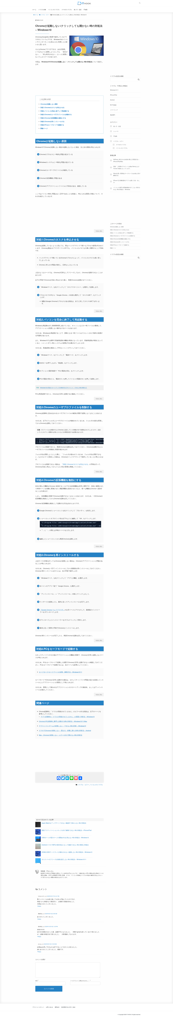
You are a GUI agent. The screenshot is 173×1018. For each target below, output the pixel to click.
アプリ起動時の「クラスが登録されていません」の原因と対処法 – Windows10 (68, 717)
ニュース (115, 131)
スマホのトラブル (67, 9)
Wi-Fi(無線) (113, 105)
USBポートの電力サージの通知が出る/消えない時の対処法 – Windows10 (65, 838)
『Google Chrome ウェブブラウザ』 (52, 610)
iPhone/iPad (113, 95)
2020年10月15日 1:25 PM (51, 926)
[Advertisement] (69, 80)
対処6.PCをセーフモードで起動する (52, 125)
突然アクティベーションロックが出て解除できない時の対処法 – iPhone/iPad (66, 830)
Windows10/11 (114, 90)
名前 (36, 980)
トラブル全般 (42, 9)
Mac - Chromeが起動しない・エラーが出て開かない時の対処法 (60, 735)
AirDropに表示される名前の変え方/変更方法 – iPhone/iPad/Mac (126, 160)
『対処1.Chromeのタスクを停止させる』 (75, 464)
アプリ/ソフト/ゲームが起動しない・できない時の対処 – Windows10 (62, 726)
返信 (40, 906)
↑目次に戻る (98, 231)
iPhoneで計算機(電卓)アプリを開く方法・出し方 (126, 181)
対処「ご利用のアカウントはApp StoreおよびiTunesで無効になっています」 (126, 167)
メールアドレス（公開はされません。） (80, 980)
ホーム (34, 9)
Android (112, 100)
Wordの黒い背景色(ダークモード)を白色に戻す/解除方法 (126, 174)
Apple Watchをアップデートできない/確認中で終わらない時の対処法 (64, 823)
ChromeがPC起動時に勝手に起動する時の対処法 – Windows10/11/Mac (63, 721)
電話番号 (112, 115)
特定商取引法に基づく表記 (68, 1007)
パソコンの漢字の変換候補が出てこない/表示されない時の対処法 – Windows (126, 188)
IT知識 (85, 9)
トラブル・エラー (83, 785)
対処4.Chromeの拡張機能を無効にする (53, 118)
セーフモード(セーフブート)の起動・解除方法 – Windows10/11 (60, 672)
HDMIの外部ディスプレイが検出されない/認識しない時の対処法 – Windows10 (67, 852)
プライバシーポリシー (38, 1007)
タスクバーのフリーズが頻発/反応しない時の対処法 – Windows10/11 (64, 859)
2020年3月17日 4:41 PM (53, 896)
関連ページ (44, 128)
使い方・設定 (77, 9)
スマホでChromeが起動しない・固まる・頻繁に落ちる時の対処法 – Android (65, 730)
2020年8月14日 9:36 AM (51, 913)
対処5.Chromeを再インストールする (52, 121)
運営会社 (57, 1007)
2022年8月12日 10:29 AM (50, 944)
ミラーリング (114, 110)
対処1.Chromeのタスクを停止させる (52, 107)
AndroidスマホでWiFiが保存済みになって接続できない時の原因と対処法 (65, 845)
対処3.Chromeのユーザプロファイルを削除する (56, 114)
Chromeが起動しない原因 (48, 104)
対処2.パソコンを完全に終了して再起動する (54, 111)
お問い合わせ (49, 1007)
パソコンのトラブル (53, 9)
